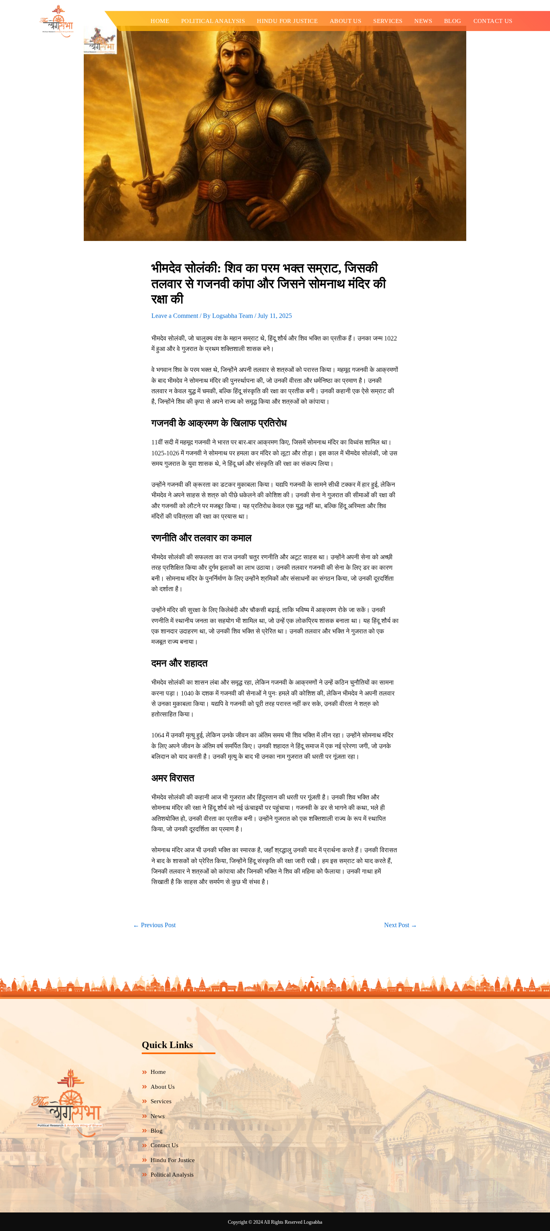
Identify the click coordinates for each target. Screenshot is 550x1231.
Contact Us (493, 21)
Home (160, 21)
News (423, 21)
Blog (452, 21)
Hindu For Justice (287, 21)
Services (387, 21)
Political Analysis (213, 21)
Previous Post (154, 925)
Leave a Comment (174, 315)
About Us (345, 21)
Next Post (400, 925)
